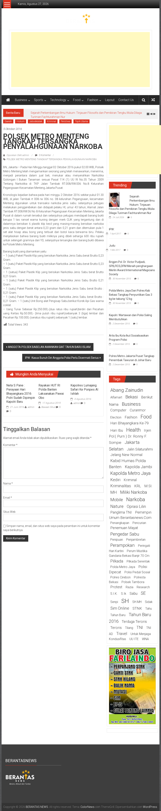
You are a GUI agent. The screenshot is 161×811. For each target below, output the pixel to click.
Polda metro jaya (122, 567)
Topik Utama (81, 121)
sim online (119, 608)
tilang (129, 628)
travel (121, 633)
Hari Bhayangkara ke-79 (129, 423)
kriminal (130, 480)
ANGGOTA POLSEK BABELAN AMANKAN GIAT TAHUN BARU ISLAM (49, 347)
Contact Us (126, 100)
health (133, 430)
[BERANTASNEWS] (20, 777)
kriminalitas (120, 485)
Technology (58, 100)
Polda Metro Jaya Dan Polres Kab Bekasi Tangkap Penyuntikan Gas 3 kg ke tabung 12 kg (130, 294)
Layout (109, 100)
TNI (139, 627)
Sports (38, 100)
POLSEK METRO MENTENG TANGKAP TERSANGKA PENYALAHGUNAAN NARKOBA (52, 159)
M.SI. (148, 486)
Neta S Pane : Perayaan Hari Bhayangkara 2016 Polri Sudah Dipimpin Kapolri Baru (20, 393)
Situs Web (9, 511)
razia (129, 587)
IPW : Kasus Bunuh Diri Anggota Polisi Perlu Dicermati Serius (62, 357)
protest (116, 587)
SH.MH (137, 602)
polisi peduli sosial (137, 572)
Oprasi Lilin (136, 506)
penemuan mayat (124, 528)
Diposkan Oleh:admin (17, 155)
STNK (137, 608)
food (146, 417)
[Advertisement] (80, 59)
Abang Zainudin (126, 390)
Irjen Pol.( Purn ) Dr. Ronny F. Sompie (130, 436)
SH (125, 600)
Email (7, 497)
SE (143, 593)
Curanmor (138, 410)
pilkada (116, 561)
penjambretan (135, 539)
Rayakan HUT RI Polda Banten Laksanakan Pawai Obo (51, 391)
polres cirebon (120, 577)
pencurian (139, 523)
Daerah (8, 121)
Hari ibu (116, 430)
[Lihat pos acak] (153, 100)
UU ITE (134, 639)
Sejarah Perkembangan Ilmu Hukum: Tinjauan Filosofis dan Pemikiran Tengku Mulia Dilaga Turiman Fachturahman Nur (132, 205)
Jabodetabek (35, 121)
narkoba (135, 499)
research (143, 587)
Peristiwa (65, 121)
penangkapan (119, 523)
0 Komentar (44, 155)
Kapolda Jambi (138, 466)
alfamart (116, 397)
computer (118, 410)
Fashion (92, 100)
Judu (112, 245)
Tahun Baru (117, 615)
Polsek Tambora (133, 582)
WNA (145, 639)
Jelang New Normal (126, 455)
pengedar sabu (124, 534)
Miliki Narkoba (133, 492)
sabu (133, 593)
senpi (114, 602)
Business (21, 100)
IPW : (112, 229)
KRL (137, 486)
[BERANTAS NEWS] (8, 100)
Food (76, 100)
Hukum (21, 121)
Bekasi (131, 396)
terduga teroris (134, 621)
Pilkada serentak (138, 561)
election (115, 417)
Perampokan (122, 545)
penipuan (116, 539)
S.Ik (123, 593)
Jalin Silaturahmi (140, 449)
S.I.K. (114, 593)
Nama (8, 483)
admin (30, 407)
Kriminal (51, 121)
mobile (116, 499)
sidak (149, 602)
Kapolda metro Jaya (130, 473)
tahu (148, 608)
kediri (115, 479)
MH (113, 492)
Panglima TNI (121, 512)
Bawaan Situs (48, 407)
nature (116, 506)
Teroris (116, 628)
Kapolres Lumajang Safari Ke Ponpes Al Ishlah (84, 389)
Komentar (10, 445)
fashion (131, 417)
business (131, 404)
